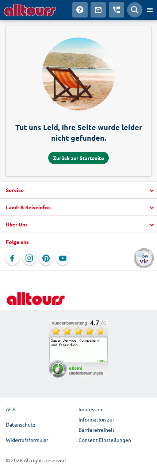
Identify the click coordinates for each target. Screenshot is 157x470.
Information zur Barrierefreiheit (96, 424)
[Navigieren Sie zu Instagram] (29, 258)
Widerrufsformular (27, 439)
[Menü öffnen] (149, 10)
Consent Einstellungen (104, 439)
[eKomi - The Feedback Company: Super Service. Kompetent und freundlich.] (78, 348)
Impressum (91, 409)
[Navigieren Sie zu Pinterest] (46, 258)
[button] (78, 190)
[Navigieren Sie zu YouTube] (62, 258)
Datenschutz (20, 424)
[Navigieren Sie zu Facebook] (12, 258)
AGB (11, 409)
